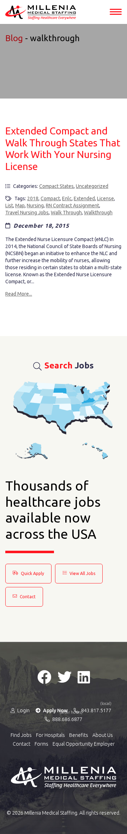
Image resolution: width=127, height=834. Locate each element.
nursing (35, 205)
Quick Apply (32, 573)
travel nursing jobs (27, 212)
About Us (102, 735)
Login (23, 710)
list (9, 205)
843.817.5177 (95, 710)
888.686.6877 (67, 719)
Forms (41, 744)
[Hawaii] (95, 451)
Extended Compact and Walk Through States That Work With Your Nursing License (62, 148)
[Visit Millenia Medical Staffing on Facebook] (44, 677)
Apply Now (55, 710)
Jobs (69, 365)
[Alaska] (31, 451)
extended (84, 198)
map (20, 205)
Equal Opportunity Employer (84, 744)
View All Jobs (81, 573)
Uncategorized (92, 186)
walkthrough (98, 212)
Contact (27, 596)
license (105, 198)
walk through (66, 212)
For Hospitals (50, 735)
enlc (67, 198)
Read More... (18, 294)
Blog (14, 38)
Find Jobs (21, 735)
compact (50, 198)
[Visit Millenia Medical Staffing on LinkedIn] (84, 677)
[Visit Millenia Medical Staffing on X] (65, 677)
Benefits (78, 735)
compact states (56, 186)
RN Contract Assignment (72, 205)
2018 (32, 198)
